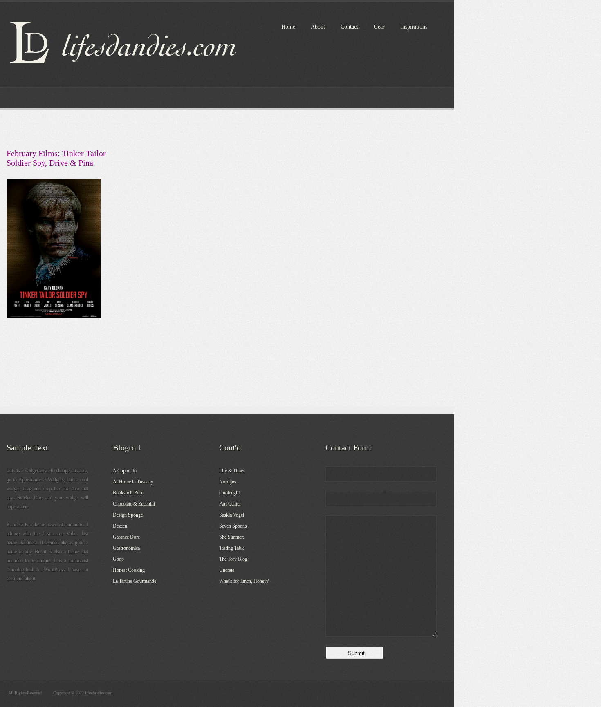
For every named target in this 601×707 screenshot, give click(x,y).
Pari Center (230, 504)
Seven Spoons (233, 526)
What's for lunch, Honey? (244, 581)
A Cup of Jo (125, 471)
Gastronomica (126, 548)
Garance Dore (126, 537)
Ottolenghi (229, 493)
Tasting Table (231, 548)
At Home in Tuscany (133, 482)
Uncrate (226, 570)
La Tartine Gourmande (134, 581)
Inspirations (413, 27)
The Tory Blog (233, 559)
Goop (118, 559)
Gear (379, 27)
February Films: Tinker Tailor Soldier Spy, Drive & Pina (56, 158)
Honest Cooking (129, 570)
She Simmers (232, 537)
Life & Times (232, 471)
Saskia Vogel (231, 515)
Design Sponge (128, 515)
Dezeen (120, 526)
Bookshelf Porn (128, 493)
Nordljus (227, 482)
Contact (349, 27)
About (318, 27)
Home (288, 27)
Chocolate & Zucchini (134, 504)
